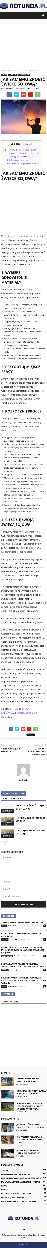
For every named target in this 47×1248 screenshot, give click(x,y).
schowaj (27, 144)
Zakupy (5, 939)
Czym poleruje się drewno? (10, 750)
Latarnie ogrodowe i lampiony (16, 1193)
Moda (4, 926)
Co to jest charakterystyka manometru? (36, 751)
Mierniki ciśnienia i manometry (15, 1174)
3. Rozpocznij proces (17, 160)
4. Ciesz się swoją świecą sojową (22, 163)
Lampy (4, 75)
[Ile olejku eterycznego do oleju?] (7, 833)
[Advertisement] (23, 43)
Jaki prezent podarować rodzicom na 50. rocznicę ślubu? (29, 1140)
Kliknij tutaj (7, 716)
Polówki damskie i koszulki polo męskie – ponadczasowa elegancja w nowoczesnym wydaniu (23, 980)
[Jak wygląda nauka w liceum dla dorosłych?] (7, 1153)
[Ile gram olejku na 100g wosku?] (7, 821)
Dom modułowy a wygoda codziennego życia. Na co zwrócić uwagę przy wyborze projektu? (22, 950)
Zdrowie (5, 970)
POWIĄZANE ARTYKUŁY (13, 793)
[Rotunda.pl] (23, 6)
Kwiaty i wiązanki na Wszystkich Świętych (21, 1182)
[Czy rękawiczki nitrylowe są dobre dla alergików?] (7, 1094)
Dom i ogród (7, 956)
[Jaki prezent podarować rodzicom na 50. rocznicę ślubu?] (7, 1140)
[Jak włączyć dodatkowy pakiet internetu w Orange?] (7, 1127)
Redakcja (9, 88)
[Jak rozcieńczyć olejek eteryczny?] (7, 808)
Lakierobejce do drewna (12, 1197)
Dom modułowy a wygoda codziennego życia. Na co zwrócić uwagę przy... (29, 1106)
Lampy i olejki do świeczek (19, 75)
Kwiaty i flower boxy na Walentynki (18, 1201)
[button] (43, 15)
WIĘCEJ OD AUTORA (12, 798)
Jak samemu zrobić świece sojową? (19, 149)
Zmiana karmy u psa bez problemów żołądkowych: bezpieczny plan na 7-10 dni (22, 965)
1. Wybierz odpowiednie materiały (23, 153)
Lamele (4, 1190)
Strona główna (6, 71)
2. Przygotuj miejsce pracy (19, 156)
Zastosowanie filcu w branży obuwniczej (22, 922)
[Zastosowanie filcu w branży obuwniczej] (7, 1081)
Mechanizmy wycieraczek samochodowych (21, 1178)
